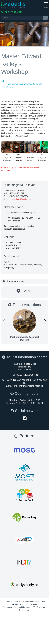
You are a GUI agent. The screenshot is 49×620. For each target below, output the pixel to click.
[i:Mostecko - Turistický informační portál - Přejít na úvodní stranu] (13, 5)
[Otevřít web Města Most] (24, 450)
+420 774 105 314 (13, 12)
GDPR (35, 607)
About (28, 607)
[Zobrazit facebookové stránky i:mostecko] (25, 418)
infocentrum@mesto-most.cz (22, 199)
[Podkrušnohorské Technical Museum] (24, 321)
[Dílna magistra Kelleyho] (7, 147)
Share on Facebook (15, 281)
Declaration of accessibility (14, 607)
